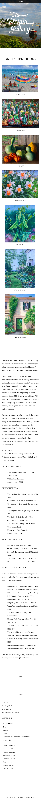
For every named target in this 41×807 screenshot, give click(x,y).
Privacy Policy (7, 740)
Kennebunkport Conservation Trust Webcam (16, 737)
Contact (5, 733)
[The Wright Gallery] (20, 32)
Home (4, 727)
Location (5, 730)
